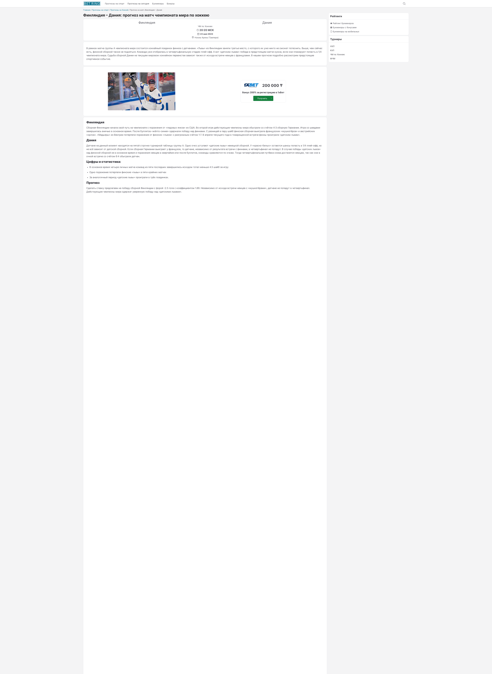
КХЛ (332, 50)
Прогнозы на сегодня (138, 3)
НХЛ (332, 46)
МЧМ (332, 58)
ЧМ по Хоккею (337, 54)
